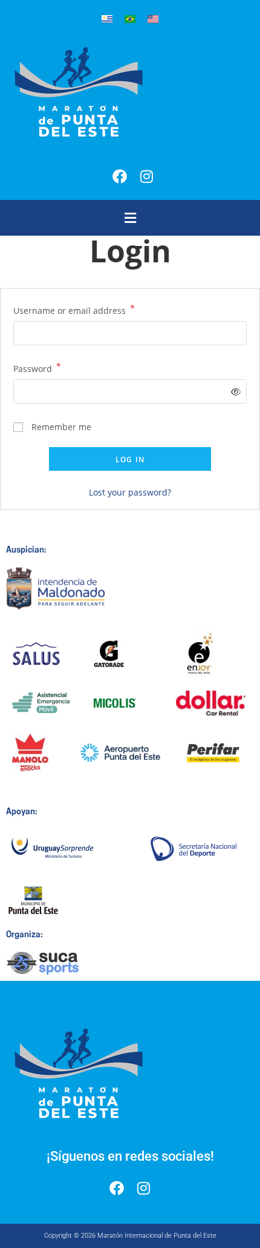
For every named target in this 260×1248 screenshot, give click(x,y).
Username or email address (74, 309)
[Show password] (233, 391)
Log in (130, 459)
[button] (130, 217)
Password (37, 367)
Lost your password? (130, 492)
